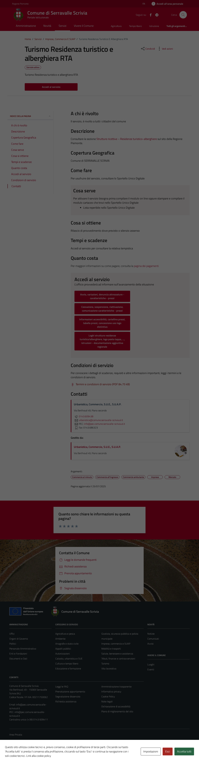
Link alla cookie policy (38, 756)
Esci (167, 751)
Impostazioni (150, 751)
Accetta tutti (184, 751)
